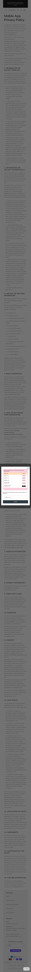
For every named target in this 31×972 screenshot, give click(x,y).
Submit (15, 501)
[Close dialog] (28, 468)
